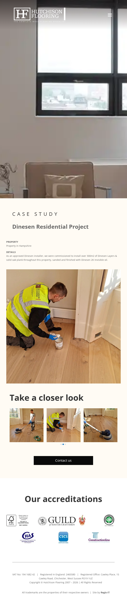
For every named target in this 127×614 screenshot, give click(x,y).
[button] (61, 444)
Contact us (63, 460)
